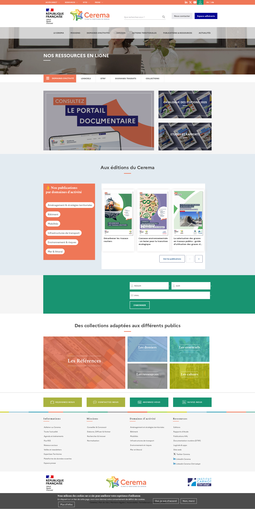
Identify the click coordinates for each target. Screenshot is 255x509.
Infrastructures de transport (64, 232)
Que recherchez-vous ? (134, 17)
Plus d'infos (66, 504)
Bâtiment (53, 214)
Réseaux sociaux (51, 445)
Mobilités (53, 223)
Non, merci (189, 501)
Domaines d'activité (63, 78)
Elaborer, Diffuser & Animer (99, 431)
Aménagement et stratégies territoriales (147, 427)
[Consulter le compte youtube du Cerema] (194, 2)
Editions (176, 427)
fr (207, 2)
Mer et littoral (136, 449)
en (212, 2)
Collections (152, 78)
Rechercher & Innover (96, 436)
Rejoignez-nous (65, 402)
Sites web (177, 449)
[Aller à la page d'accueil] (87, 13)
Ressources (70, 2)
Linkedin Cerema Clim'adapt (188, 463)
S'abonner (140, 305)
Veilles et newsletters (53, 449)
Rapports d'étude (180, 431)
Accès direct (51, 2)
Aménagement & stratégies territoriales (70, 205)
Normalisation (93, 440)
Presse (97, 2)
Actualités (205, 33)
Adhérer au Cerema (52, 427)
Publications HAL (180, 436)
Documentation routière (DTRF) (187, 440)
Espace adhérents (206, 15)
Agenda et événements (53, 436)
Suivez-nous (194, 402)
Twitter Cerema (183, 454)
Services (121, 33)
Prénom (137, 286)
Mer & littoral (55, 251)
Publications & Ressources (177, 33)
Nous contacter (182, 15)
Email (136, 295)
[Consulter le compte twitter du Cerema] (190, 2)
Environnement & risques (62, 242)
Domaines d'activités (98, 33)
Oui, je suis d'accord (166, 501)
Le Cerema (58, 33)
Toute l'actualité (51, 431)
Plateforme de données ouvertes (58, 458)
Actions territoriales (144, 33)
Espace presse (50, 463)
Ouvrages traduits (125, 78)
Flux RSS (47, 440)
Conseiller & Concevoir (97, 427)
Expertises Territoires (53, 454)
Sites (85, 2)
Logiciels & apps (180, 445)
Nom (178, 286)
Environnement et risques (141, 445)
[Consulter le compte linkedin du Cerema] (186, 2)
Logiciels (86, 78)
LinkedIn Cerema (183, 459)
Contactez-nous (108, 402)
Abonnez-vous (151, 402)
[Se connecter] (200, 2)
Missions (75, 33)
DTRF (103, 78)
